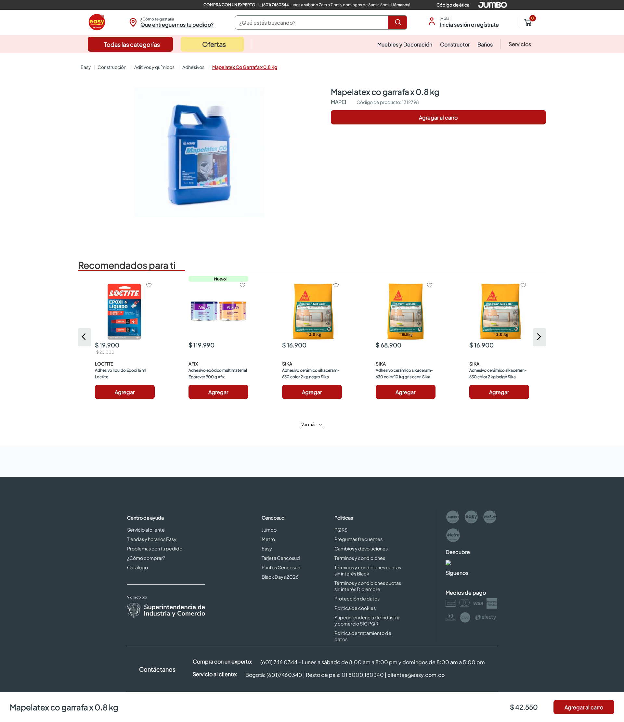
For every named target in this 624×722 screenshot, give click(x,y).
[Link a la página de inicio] (85, 67)
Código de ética (452, 4)
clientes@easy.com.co (416, 674)
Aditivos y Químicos (154, 67)
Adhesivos (193, 67)
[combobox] (321, 22)
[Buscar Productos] (399, 22)
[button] (170, 22)
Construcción (112, 67)
